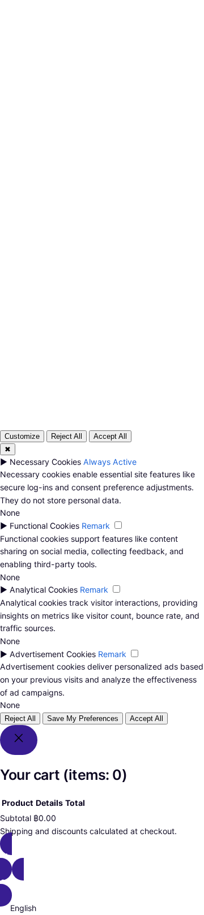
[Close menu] (67, 54)
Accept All (110, 436)
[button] (102, 908)
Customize (22, 436)
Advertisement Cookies (53, 654)
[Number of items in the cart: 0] (147, 74)
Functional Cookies (44, 525)
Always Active (110, 462)
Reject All (66, 436)
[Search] (158, 297)
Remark (96, 525)
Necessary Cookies (45, 462)
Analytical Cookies (44, 589)
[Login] (123, 73)
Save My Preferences (82, 718)
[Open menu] (38, 73)
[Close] (18, 740)
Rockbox (41, 20)
